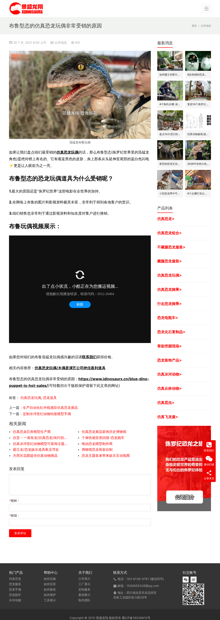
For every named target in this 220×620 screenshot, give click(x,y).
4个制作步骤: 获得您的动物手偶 (170, 104)
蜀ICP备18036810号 (136, 618)
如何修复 (50, 589)
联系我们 (89, 357)
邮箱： (14, 515)
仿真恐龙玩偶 (67, 152)
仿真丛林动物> (169, 388)
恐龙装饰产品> (169, 360)
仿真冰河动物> (169, 374)
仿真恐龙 (15, 578)
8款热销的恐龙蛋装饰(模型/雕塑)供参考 (198, 74)
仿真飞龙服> (167, 416)
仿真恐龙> (165, 218)
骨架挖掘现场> (169, 346)
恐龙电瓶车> (167, 317)
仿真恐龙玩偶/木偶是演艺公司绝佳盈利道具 (70, 368)
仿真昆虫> (165, 402)
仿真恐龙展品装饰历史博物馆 (104, 431)
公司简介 (84, 578)
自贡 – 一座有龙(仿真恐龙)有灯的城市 (40, 437)
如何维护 (50, 595)
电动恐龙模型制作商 (97, 444)
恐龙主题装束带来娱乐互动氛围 (106, 455)
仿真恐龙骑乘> (169, 289)
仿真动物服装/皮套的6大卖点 (198, 134)
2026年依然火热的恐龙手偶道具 (198, 163)
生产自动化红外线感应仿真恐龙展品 (50, 407)
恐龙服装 (15, 584)
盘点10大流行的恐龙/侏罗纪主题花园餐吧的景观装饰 (170, 134)
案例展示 (84, 595)
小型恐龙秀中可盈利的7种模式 (170, 193)
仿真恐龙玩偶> (169, 275)
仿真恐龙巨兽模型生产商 (32, 431)
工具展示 (50, 600)
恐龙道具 (50, 397)
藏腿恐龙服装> (169, 261)
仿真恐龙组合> (169, 233)
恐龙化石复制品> (171, 331)
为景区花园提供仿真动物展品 (35, 455)
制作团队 (84, 600)
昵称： (14, 500)
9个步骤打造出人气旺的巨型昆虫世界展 (198, 193)
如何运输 (50, 578)
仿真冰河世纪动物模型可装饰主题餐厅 (40, 444)
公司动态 (61, 42)
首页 (194, 25)
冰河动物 (15, 600)
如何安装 (50, 584)
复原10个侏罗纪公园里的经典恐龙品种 (198, 104)
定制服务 (84, 589)
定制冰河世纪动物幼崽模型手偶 (47, 414)
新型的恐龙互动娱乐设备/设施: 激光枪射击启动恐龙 (170, 163)
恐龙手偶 (15, 589)
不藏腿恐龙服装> (171, 247)
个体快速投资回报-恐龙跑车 (103, 437)
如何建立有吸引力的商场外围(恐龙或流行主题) (170, 74)
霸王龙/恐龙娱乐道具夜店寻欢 (36, 449)
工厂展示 (84, 584)
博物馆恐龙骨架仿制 (97, 449)
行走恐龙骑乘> (169, 303)
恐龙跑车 (15, 595)
